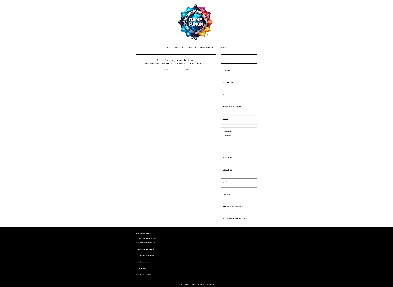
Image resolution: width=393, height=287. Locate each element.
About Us (179, 47)
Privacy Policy (206, 47)
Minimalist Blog (197, 284)
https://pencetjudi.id (142, 262)
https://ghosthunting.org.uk (145, 249)
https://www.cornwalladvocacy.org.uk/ (235, 218)
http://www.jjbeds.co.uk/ (144, 233)
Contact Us (192, 47)
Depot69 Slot (227, 135)
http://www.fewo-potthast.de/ (233, 206)
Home (169, 47)
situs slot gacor (228, 82)
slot (224, 145)
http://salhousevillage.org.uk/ (145, 242)
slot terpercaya (228, 58)
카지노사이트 (227, 194)
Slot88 (225, 94)
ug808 (225, 182)
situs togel (226, 70)
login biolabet (227, 157)
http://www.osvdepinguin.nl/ (145, 255)
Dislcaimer (221, 47)
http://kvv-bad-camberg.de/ (145, 275)
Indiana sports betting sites (232, 106)
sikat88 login (227, 170)
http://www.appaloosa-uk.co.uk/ (146, 238)
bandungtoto (227, 131)
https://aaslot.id (141, 268)
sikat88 (225, 119)
